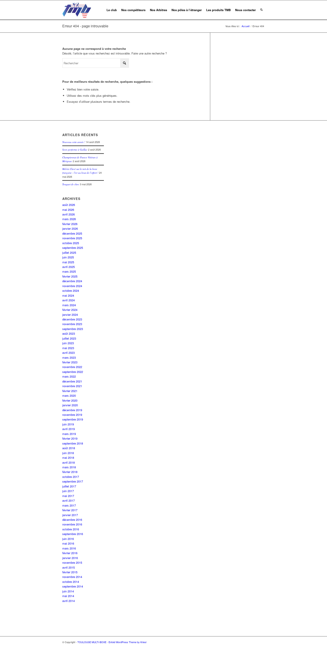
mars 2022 (69, 376)
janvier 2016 (70, 558)
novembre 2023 (72, 324)
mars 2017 (69, 505)
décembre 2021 (72, 381)
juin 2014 (68, 591)
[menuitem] (111, 10)
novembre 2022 (72, 367)
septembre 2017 (72, 481)
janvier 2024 (70, 314)
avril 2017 (68, 500)
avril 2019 (68, 429)
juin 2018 (68, 453)
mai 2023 (68, 348)
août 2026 (68, 205)
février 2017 (69, 510)
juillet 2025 (69, 252)
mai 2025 (68, 262)
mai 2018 (68, 457)
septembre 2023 (72, 329)
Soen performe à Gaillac (74, 149)
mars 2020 (69, 395)
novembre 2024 (72, 286)
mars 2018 (69, 467)
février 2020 (69, 400)
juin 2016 (68, 539)
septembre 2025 (72, 248)
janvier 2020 (70, 405)
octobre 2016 (70, 529)
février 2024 (69, 310)
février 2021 (69, 391)
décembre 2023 (72, 319)
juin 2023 (68, 343)
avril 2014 (68, 601)
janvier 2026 (70, 228)
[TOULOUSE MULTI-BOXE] (76, 10)
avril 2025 (68, 267)
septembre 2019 (72, 419)
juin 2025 (68, 257)
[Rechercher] (261, 10)
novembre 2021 (72, 386)
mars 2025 (69, 271)
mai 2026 (68, 209)
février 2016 (69, 553)
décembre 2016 (72, 519)
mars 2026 (69, 219)
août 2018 (68, 448)
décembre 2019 (72, 410)
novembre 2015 (72, 562)
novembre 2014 (72, 577)
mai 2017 (68, 496)
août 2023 (68, 333)
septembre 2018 (72, 443)
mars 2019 (69, 434)
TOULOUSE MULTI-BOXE (91, 642)
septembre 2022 (72, 372)
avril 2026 (68, 214)
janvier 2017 (70, 515)
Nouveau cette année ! (73, 142)
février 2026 (69, 224)
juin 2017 (68, 491)
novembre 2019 (72, 415)
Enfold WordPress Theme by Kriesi (127, 642)
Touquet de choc (70, 184)
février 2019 (69, 438)
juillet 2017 (69, 486)
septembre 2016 (72, 534)
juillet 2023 (69, 338)
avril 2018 (68, 462)
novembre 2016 (72, 524)
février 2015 (69, 572)
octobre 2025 (70, 243)
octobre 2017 (70, 477)
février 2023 (69, 362)
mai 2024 (68, 295)
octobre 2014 (70, 582)
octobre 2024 (70, 290)
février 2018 (69, 472)
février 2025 (69, 276)
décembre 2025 (72, 233)
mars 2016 (69, 548)
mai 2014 (68, 596)
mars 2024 (69, 305)
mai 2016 (68, 543)
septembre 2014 (72, 586)
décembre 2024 (72, 281)
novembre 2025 (72, 238)
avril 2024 (68, 300)
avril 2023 (68, 352)
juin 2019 (68, 424)
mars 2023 (69, 357)
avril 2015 (68, 567)
